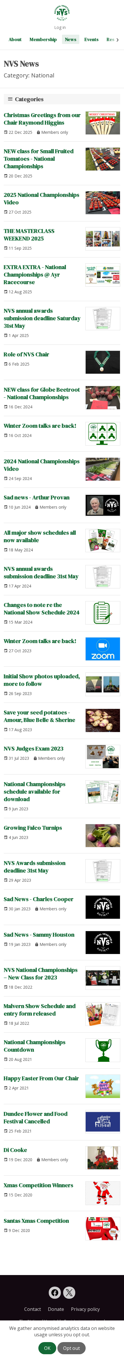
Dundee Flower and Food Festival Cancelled (35, 1117)
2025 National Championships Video (41, 198)
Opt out (71, 1348)
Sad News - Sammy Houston (39, 935)
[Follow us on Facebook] (55, 1293)
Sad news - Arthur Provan (36, 497)
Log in (60, 27)
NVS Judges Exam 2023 (33, 748)
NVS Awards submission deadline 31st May (34, 866)
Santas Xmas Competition (36, 1221)
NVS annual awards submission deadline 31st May (41, 572)
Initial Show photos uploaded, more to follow (42, 680)
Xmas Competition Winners (38, 1185)
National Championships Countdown (34, 1046)
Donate (56, 1309)
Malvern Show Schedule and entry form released (40, 1010)
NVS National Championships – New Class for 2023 (41, 973)
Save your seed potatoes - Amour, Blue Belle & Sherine (39, 716)
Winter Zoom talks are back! (40, 426)
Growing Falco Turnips (33, 828)
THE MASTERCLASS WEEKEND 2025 (29, 234)
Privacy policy (85, 1309)
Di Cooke (15, 1150)
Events (91, 39)
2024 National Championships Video (42, 465)
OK (47, 1348)
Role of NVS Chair (26, 354)
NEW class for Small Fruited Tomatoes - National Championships (39, 158)
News (70, 39)
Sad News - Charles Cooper (39, 899)
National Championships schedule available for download (34, 791)
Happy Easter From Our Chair (41, 1078)
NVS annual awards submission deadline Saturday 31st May (42, 318)
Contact (32, 1309)
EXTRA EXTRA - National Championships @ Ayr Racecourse (35, 274)
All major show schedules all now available (40, 536)
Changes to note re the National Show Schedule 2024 (42, 608)
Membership (43, 39)
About (15, 39)
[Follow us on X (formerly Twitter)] (69, 1293)
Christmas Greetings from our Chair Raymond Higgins (42, 119)
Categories (29, 99)
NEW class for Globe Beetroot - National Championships (42, 393)
